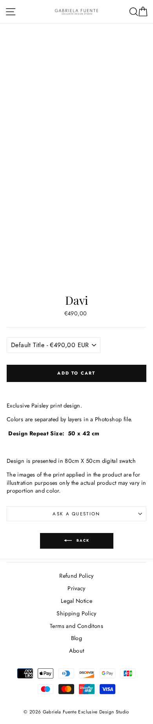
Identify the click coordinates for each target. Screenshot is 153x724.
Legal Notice (76, 601)
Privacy (76, 588)
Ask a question (76, 514)
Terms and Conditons (76, 626)
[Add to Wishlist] (76, 387)
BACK (82, 540)
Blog (76, 638)
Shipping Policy (76, 613)
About (76, 651)
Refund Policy (76, 576)
